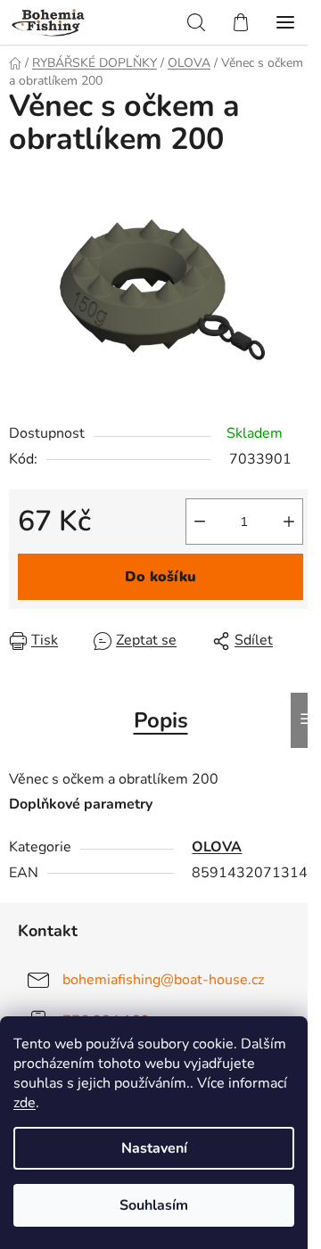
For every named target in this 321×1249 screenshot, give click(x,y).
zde (24, 1103)
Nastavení (154, 1148)
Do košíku (160, 577)
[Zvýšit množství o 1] (289, 521)
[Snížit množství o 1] (199, 521)
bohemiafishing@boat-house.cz (163, 979)
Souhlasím (153, 1205)
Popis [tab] (161, 720)
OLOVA (217, 847)
